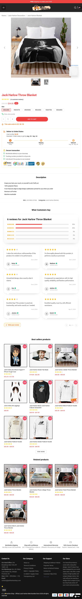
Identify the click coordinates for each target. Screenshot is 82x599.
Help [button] (78, 596)
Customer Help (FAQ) (50, 574)
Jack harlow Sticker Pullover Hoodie (41, 441)
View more (41, 451)
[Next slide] (77, 48)
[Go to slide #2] (46, 82)
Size (3, 106)
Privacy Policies (28, 568)
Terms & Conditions (30, 565)
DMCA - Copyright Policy (31, 571)
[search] (75, 7)
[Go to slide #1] (36, 82)
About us (26, 562)
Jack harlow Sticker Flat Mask (39, 370)
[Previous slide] (5, 48)
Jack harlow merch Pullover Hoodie (66, 405)
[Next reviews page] (76, 325)
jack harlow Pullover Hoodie (13, 441)
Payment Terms (48, 565)
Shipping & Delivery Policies (52, 562)
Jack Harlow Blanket (34, 16)
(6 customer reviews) (16, 99)
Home (4, 16)
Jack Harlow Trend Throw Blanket (65, 490)
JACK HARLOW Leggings (12, 405)
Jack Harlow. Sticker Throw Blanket (66, 370)
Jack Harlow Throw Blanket (12, 490)
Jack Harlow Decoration (16, 16)
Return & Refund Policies (51, 568)
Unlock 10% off (4, 590)
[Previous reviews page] (66, 325)
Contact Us (47, 571)
